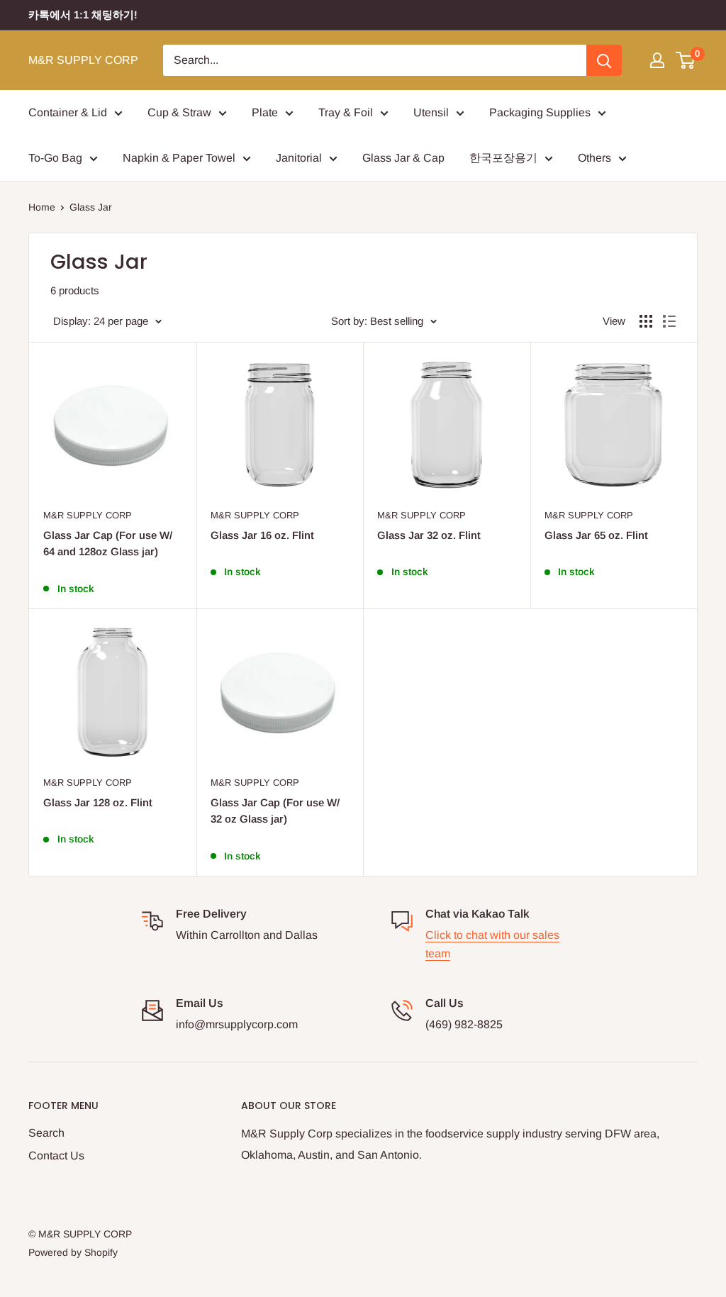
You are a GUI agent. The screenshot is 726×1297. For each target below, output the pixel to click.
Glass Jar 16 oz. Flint (262, 535)
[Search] (604, 60)
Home (41, 207)
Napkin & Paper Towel (179, 158)
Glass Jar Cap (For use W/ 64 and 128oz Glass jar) (107, 543)
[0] (686, 60)
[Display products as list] (669, 321)
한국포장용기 (503, 158)
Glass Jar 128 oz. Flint (97, 802)
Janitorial (299, 158)
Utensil (431, 112)
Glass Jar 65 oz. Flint (596, 535)
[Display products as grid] (646, 321)
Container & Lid (67, 112)
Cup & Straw (179, 112)
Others (594, 158)
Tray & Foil (345, 112)
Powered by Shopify (73, 1252)
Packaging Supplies (540, 112)
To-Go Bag (55, 158)
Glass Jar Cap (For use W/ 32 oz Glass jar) (275, 810)
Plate (265, 112)
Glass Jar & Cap (403, 158)
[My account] (657, 60)
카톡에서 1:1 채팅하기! (83, 15)
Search (46, 1133)
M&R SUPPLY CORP (87, 515)
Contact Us (56, 1156)
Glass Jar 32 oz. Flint (429, 535)
